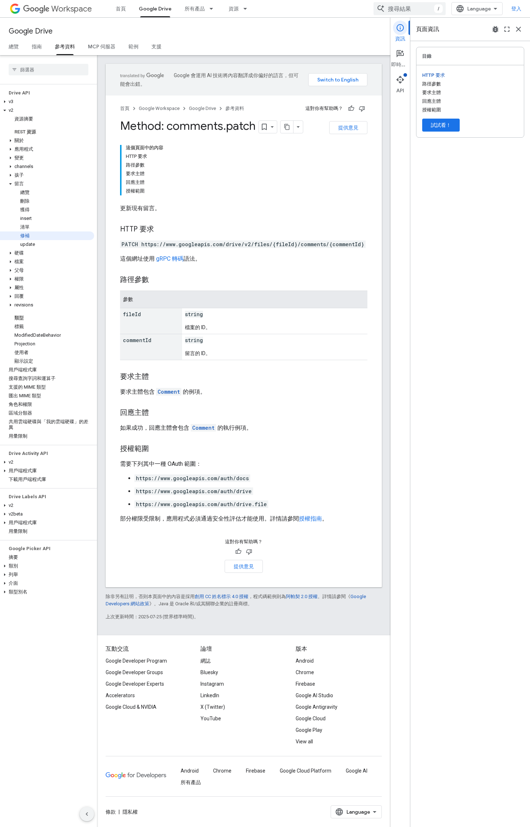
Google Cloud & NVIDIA (131, 707)
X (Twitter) (212, 707)
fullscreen (507, 29)
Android (305, 661)
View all (304, 741)
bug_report (495, 29)
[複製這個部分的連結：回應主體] (156, 413)
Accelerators (120, 695)
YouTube (210, 718)
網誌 (205, 661)
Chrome (305, 672)
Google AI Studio (314, 695)
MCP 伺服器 (101, 46)
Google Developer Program (136, 661)
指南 (37, 46)
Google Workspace (159, 108)
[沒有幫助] (362, 108)
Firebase (305, 684)
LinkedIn (209, 695)
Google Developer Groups (134, 672)
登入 (516, 9)
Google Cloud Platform (305, 771)
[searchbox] (48, 69)
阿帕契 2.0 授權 (302, 596)
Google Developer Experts (135, 684)
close (518, 29)
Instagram (212, 684)
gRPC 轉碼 (170, 258)
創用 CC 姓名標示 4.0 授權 (221, 596)
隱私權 (130, 812)
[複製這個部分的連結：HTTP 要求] (161, 229)
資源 (234, 8)
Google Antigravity (316, 707)
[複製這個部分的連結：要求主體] (156, 377)
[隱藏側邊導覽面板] (87, 814)
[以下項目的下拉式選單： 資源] (247, 8)
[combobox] (410, 8)
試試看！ (441, 125)
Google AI (356, 771)
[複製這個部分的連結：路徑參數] (156, 280)
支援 (156, 46)
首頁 (121, 8)
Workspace (71, 9)
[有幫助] (351, 108)
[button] (47, 101)
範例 (133, 46)
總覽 (14, 46)
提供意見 (348, 127)
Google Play (309, 730)
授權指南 (310, 518)
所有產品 (195, 8)
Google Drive (155, 8)
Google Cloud (311, 718)
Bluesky (209, 672)
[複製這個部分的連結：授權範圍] (156, 449)
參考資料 (65, 46)
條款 (111, 812)
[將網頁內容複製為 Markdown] (287, 127)
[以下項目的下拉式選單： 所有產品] (213, 8)
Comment (169, 391)
